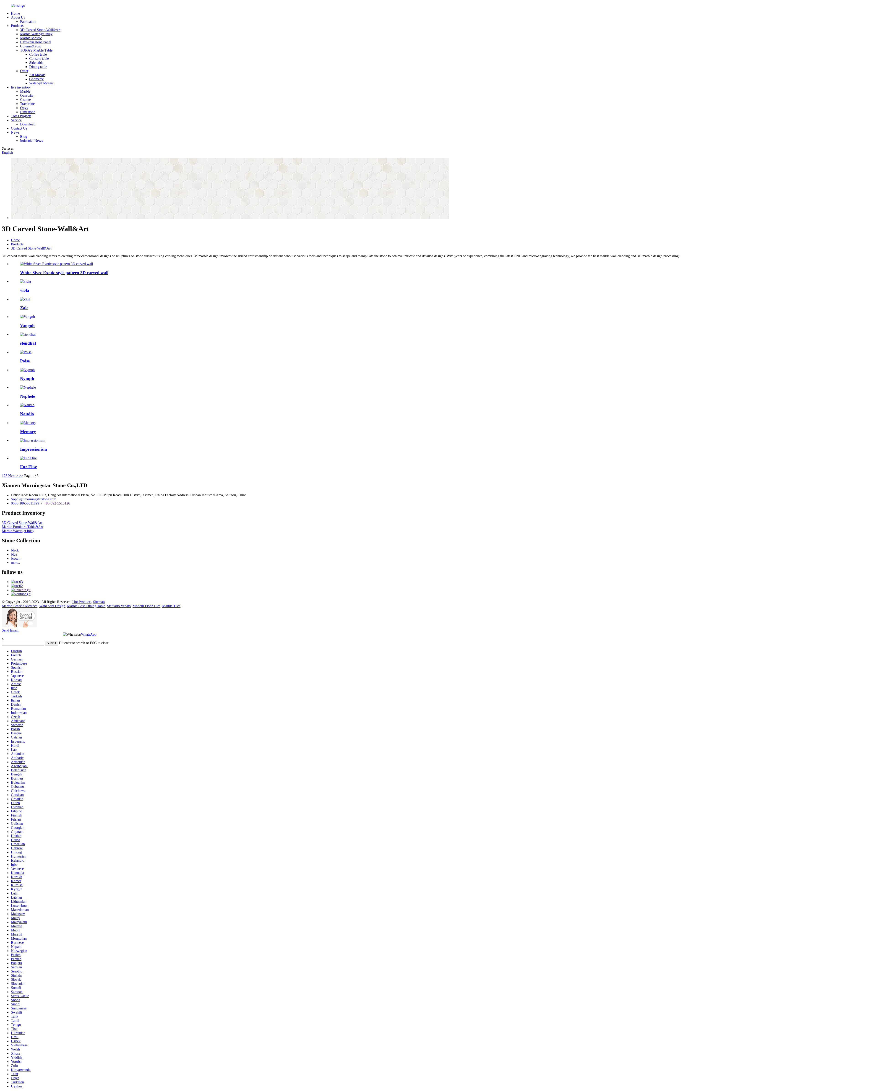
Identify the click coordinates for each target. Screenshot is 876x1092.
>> (21, 476)
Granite (25, 99)
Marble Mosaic (31, 38)
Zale (24, 307)
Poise (25, 361)
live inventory (21, 87)
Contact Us (19, 128)
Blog (23, 136)
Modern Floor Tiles (146, 606)
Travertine (27, 104)
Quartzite (26, 95)
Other (24, 71)
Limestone (27, 112)
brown (15, 558)
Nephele (27, 396)
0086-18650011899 (25, 503)
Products (17, 26)
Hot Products (81, 602)
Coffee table (38, 54)
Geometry (36, 79)
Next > (13, 476)
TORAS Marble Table (36, 50)
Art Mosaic (37, 75)
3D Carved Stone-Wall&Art (40, 30)
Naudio (27, 413)
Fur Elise (28, 466)
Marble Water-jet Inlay (36, 34)
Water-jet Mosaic (41, 83)
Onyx (24, 108)
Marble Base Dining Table (86, 606)
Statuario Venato (119, 606)
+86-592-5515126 (57, 503)
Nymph (27, 378)
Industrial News (31, 141)
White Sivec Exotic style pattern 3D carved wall (64, 272)
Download (27, 124)
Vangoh (27, 325)
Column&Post (30, 46)
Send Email (10, 630)
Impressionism (33, 449)
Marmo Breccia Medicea (19, 606)
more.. (15, 562)
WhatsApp (88, 634)
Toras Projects (21, 116)
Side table (36, 63)
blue (14, 554)
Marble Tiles (171, 606)
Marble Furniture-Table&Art (22, 527)
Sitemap (99, 602)
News (15, 132)
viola (24, 290)
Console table (39, 58)
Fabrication (28, 21)
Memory (28, 431)
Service (16, 120)
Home (15, 13)
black (15, 550)
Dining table (38, 67)
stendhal (28, 343)
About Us (18, 17)
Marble (25, 91)
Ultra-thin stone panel (35, 42)
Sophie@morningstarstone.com (33, 499)
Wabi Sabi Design (52, 606)
